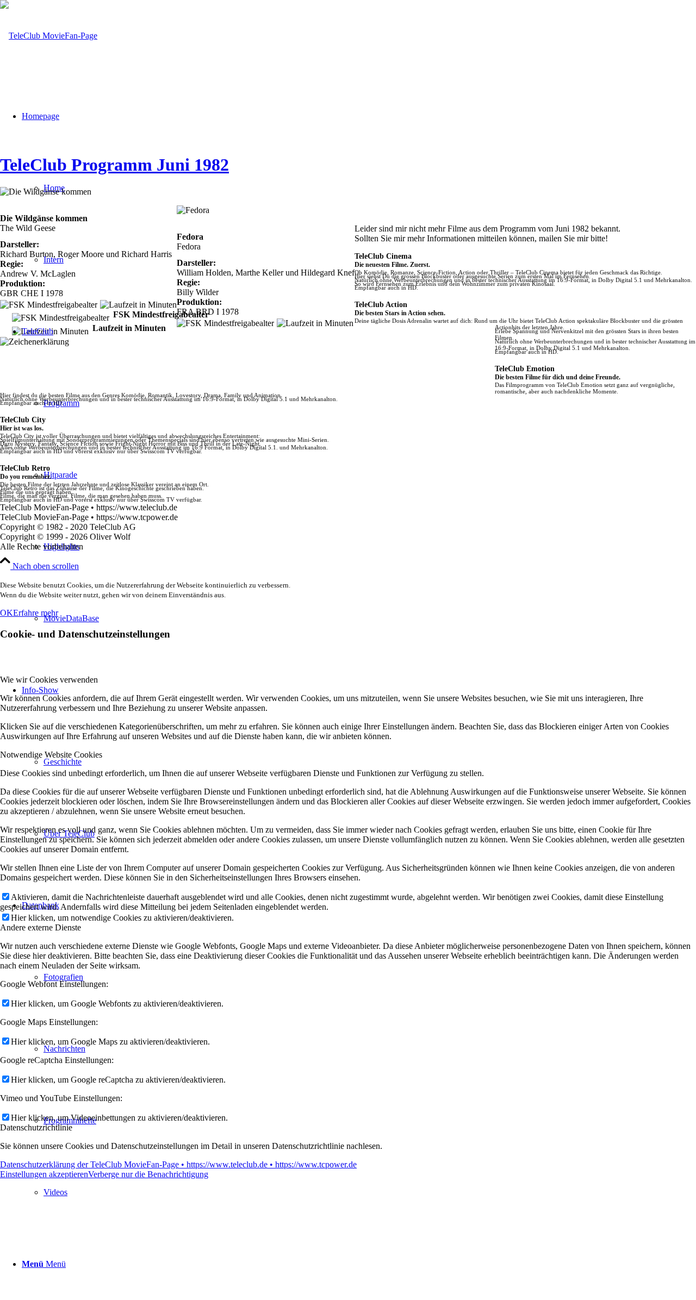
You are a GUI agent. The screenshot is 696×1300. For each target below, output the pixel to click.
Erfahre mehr (35, 612)
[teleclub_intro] (48, 35)
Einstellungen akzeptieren (44, 1174)
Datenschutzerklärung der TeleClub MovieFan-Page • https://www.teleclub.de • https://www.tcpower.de (178, 1164)
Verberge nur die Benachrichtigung (148, 1174)
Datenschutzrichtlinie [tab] (36, 1127)
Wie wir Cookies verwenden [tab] (49, 679)
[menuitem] (370, 1192)
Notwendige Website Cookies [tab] (51, 754)
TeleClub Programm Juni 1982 (114, 164)
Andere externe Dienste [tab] (40, 927)
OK (6, 612)
